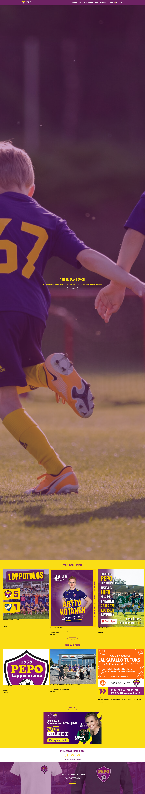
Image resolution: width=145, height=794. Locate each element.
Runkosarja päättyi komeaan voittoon (11, 619)
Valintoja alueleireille (7, 685)
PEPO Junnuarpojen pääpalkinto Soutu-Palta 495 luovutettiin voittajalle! (65, 684)
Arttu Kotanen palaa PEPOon (56, 627)
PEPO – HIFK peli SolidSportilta (104, 627)
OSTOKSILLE (72, 781)
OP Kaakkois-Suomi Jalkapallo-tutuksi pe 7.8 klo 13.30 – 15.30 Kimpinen (113, 696)
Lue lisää (5, 626)
